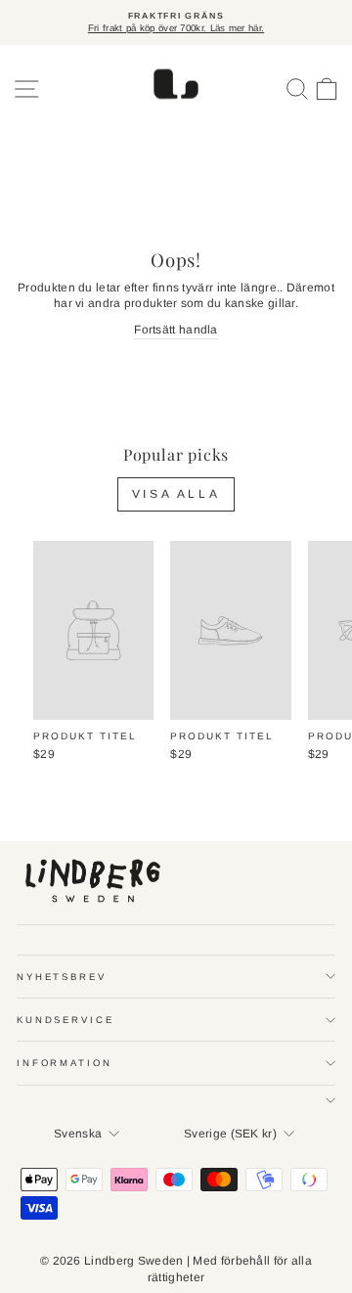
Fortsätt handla (176, 329)
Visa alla (176, 494)
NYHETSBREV (62, 976)
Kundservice (65, 1019)
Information (64, 1062)
